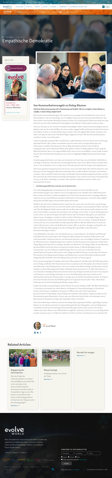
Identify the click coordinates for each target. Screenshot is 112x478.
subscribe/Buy (57, 12)
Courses (53, 6)
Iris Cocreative (75, 469)
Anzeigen (68, 12)
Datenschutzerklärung (11, 467)
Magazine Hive (44, 12)
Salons (45, 6)
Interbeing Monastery (78, 6)
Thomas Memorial (39, 2)
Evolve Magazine (10, 37)
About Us (5, 2)
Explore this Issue (14, 112)
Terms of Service (34, 467)
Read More (14, 405)
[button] (103, 6)
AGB (19, 467)
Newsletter (29, 2)
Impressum (26, 467)
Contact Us (21, 2)
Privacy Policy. (83, 459)
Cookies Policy (45, 467)
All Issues (33, 12)
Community (63, 6)
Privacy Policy (8, 469)
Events (37, 6)
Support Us (13, 2)
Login (107, 7)
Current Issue (21, 12)
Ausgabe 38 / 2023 (20, 37)
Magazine (19, 6)
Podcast (29, 6)
